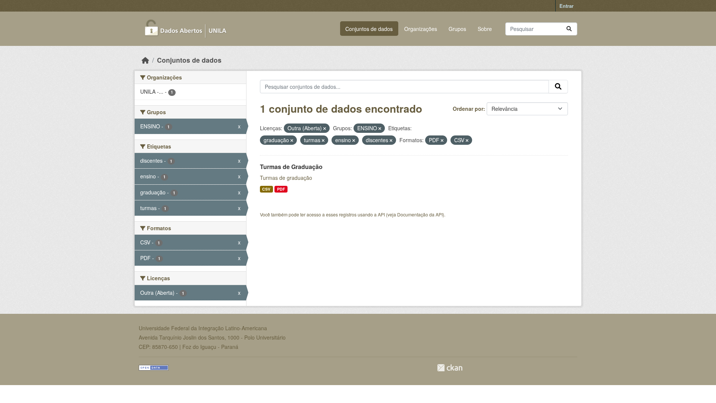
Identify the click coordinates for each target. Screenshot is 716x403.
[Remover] (324, 128)
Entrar (566, 5)
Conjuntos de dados (369, 28)
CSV (266, 189)
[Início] (145, 60)
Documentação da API (420, 214)
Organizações (420, 28)
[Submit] (569, 28)
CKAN (449, 368)
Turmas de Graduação (291, 166)
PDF (281, 189)
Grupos (457, 28)
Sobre (485, 28)
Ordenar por (468, 108)
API (381, 214)
